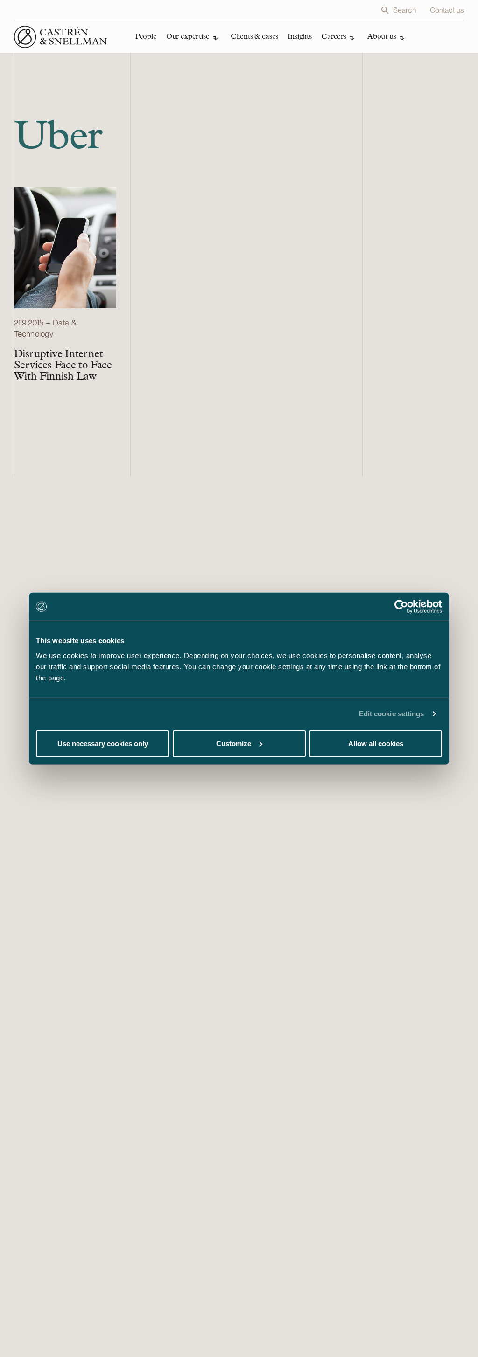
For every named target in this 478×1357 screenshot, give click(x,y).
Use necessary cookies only (102, 743)
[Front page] (60, 37)
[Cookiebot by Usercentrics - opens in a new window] (401, 607)
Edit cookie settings (391, 714)
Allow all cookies (375, 743)
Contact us (447, 10)
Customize (233, 743)
